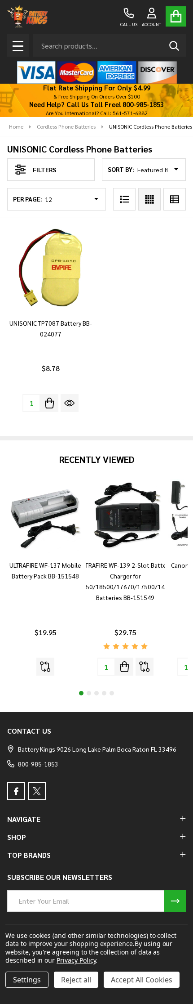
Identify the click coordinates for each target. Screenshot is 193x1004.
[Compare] (45, 667)
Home (16, 126)
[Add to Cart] (49, 403)
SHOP (16, 837)
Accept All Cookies (141, 980)
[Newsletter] (175, 901)
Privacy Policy (76, 960)
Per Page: (27, 199)
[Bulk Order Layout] (174, 199)
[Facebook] (16, 791)
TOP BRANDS (29, 855)
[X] (37, 791)
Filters (44, 170)
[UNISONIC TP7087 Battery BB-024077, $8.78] (50, 268)
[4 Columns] (149, 199)
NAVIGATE (23, 819)
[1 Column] (124, 199)
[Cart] (176, 16)
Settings (27, 980)
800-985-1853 (38, 764)
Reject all (76, 980)
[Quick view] (70, 403)
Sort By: (121, 169)
